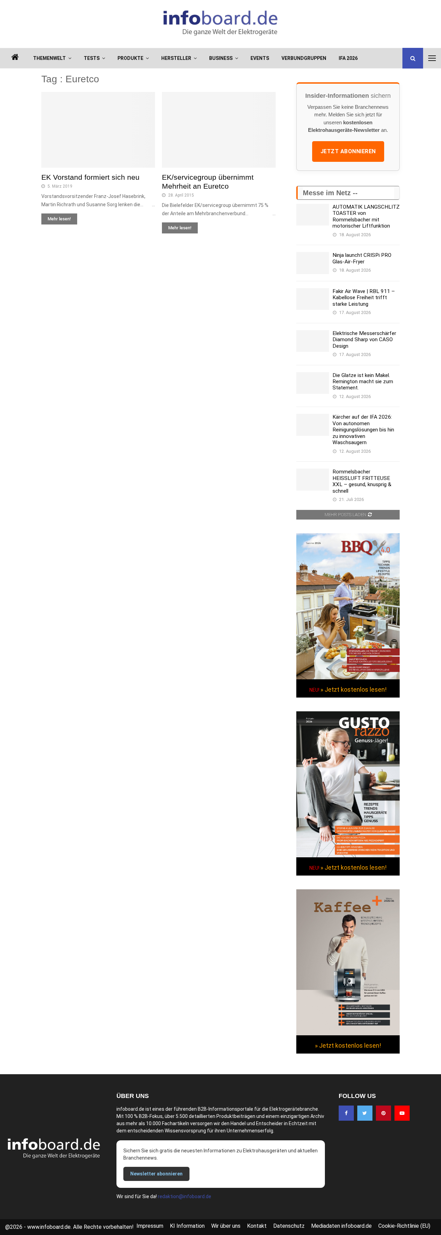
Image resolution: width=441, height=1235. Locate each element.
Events (259, 58)
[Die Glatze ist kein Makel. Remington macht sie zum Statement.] (312, 383)
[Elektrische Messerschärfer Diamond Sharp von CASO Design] (312, 341)
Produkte (130, 58)
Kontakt (257, 1226)
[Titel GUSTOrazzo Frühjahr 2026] (348, 855)
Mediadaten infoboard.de (341, 1226)
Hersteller (176, 58)
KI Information (187, 1226)
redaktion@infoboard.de (184, 1196)
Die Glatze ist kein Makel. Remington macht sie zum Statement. (362, 381)
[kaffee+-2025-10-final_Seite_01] (348, 1033)
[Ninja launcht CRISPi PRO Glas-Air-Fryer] (312, 263)
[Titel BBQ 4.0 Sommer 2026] (348, 677)
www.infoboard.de (49, 1227)
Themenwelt (49, 58)
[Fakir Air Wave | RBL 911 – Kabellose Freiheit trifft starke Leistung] (312, 299)
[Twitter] (364, 1113)
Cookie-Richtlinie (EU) (404, 1226)
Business (221, 58)
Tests (92, 58)
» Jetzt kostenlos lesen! (353, 689)
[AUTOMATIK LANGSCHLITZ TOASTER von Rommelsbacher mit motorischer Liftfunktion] (312, 215)
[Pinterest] (383, 1113)
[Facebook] (346, 1113)
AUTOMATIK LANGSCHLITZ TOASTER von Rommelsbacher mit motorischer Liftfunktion (366, 216)
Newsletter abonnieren (156, 1173)
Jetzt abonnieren (348, 151)
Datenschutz (289, 1226)
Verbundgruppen (303, 58)
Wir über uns (225, 1226)
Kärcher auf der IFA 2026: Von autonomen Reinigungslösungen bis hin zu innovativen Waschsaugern (363, 430)
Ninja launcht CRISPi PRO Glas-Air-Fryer (361, 258)
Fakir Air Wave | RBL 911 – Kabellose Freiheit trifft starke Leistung (363, 297)
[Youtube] (402, 1113)
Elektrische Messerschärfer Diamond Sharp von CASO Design (364, 339)
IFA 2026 (348, 58)
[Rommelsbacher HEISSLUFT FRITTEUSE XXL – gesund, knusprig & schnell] (312, 479)
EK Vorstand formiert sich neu (90, 177)
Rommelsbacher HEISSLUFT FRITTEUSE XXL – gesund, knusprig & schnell (361, 481)
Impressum (149, 1226)
